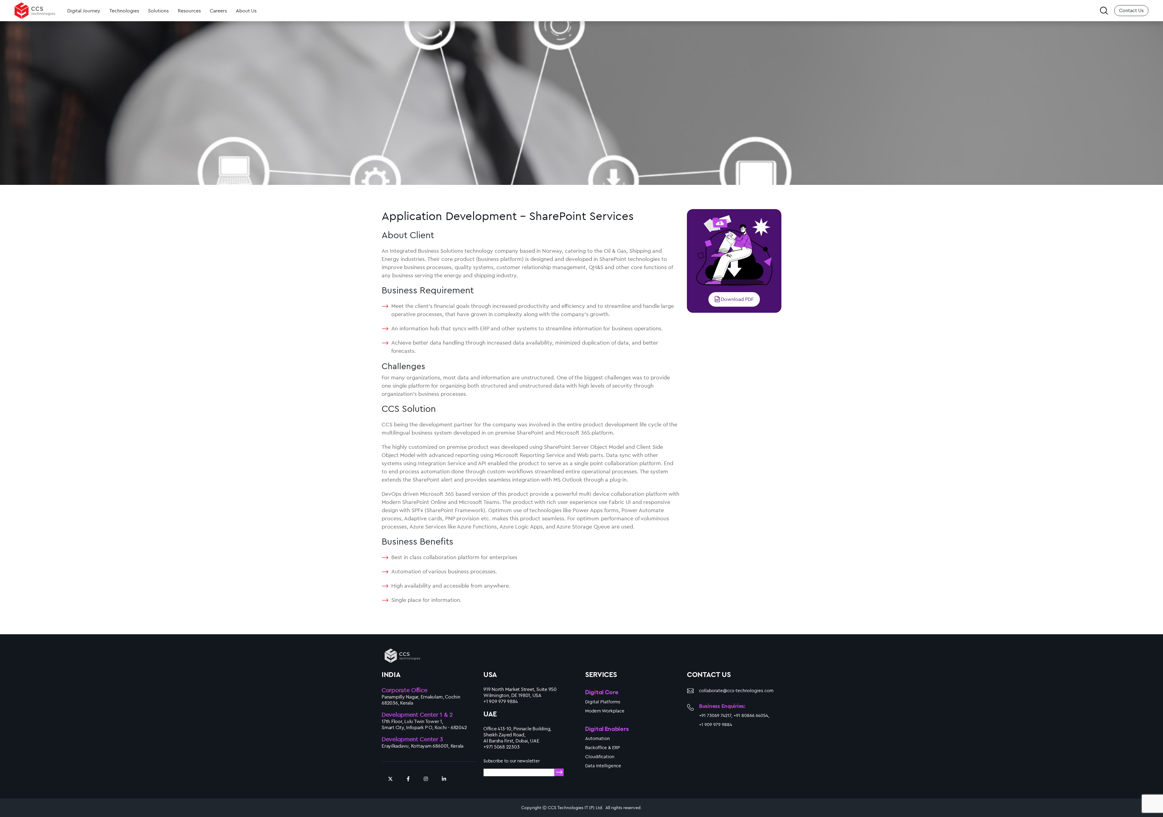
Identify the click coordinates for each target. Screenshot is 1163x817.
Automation (597, 738)
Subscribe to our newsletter (511, 761)
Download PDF (737, 299)
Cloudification (599, 756)
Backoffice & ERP (602, 747)
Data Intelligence (603, 766)
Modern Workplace (605, 711)
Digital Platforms (602, 702)
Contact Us (1131, 10)
